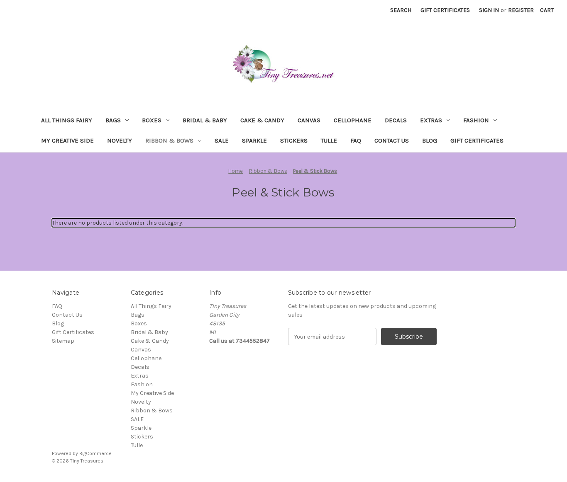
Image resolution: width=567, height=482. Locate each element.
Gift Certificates (445, 10)
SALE (222, 140)
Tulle (329, 140)
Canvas (309, 120)
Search (400, 10)
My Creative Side (67, 140)
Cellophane (352, 120)
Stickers (294, 140)
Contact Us (391, 140)
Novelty (119, 140)
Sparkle (254, 140)
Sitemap (63, 340)
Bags (113, 120)
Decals (396, 120)
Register (521, 10)
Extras (431, 120)
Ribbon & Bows (169, 140)
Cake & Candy (262, 120)
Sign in (489, 10)
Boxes (151, 120)
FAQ (355, 140)
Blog (429, 140)
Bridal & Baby (205, 120)
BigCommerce (95, 453)
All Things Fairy (66, 120)
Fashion (476, 120)
